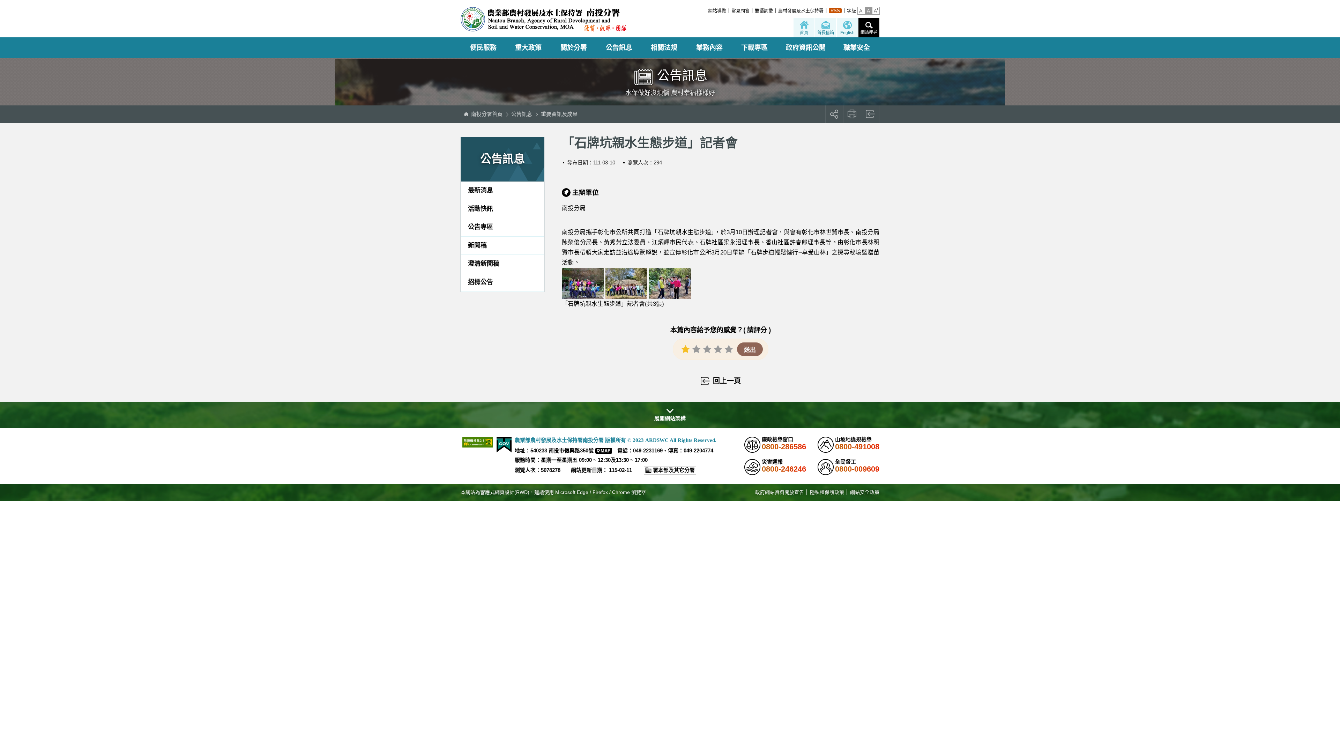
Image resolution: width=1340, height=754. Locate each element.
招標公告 (480, 282)
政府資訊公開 (806, 47)
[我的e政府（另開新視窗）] (504, 444)
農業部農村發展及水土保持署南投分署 (543, 19)
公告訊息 (619, 47)
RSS (835, 10)
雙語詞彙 (764, 10)
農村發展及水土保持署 (801, 10)
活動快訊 (480, 208)
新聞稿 (477, 245)
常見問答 (740, 10)
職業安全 (856, 47)
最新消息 (480, 190)
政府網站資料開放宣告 (779, 492)
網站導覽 (717, 10)
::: (706, 10)
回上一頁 (870, 114)
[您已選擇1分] (685, 349)
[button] (861, 11)
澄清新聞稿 (483, 263)
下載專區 (754, 47)
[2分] (696, 349)
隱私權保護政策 (827, 492)
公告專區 (480, 226)
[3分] (707, 349)
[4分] (718, 349)
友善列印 (852, 114)
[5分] (728, 349)
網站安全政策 (864, 492)
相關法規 (664, 47)
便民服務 (483, 47)
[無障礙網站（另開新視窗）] (477, 442)
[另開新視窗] (583, 283)
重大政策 (528, 47)
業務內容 (709, 47)
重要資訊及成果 (559, 114)
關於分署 (573, 47)
